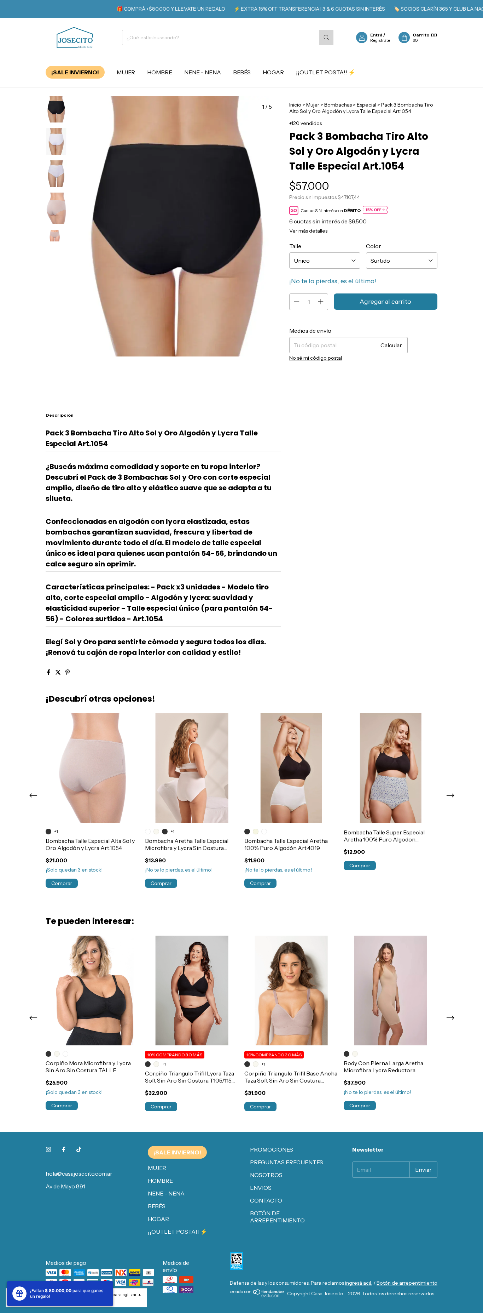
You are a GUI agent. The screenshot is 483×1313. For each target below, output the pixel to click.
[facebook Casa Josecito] (63, 1149)
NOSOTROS (266, 1174)
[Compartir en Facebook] (49, 672)
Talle (295, 246)
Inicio (295, 105)
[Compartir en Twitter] (58, 672)
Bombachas (338, 105)
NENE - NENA (202, 72)
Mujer (312, 105)
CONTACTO (266, 1200)
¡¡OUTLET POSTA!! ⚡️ (325, 72)
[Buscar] (326, 37)
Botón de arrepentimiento (407, 1283)
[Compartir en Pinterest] (67, 672)
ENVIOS (261, 1187)
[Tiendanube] (257, 1295)
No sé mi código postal (315, 358)
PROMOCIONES (271, 1149)
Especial (366, 105)
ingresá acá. (358, 1283)
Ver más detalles (308, 231)
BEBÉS (242, 72)
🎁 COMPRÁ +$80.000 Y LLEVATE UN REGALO (152, 9)
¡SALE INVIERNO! (75, 72)
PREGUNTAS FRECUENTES (286, 1162)
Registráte (380, 40)
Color (373, 246)
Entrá (376, 35)
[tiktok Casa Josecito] (79, 1149)
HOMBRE (159, 72)
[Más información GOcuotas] (375, 210)
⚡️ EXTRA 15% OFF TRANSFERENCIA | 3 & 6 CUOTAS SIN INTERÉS (290, 9)
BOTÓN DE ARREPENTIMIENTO (277, 1217)
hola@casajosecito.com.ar (79, 1173)
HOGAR (273, 72)
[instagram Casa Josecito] (48, 1149)
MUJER (126, 72)
